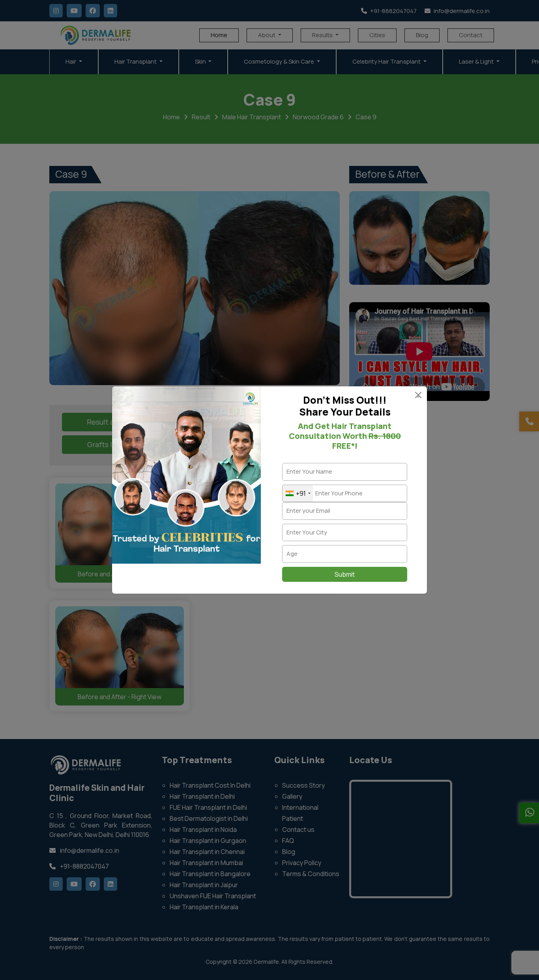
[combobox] (298, 493)
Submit (345, 574)
